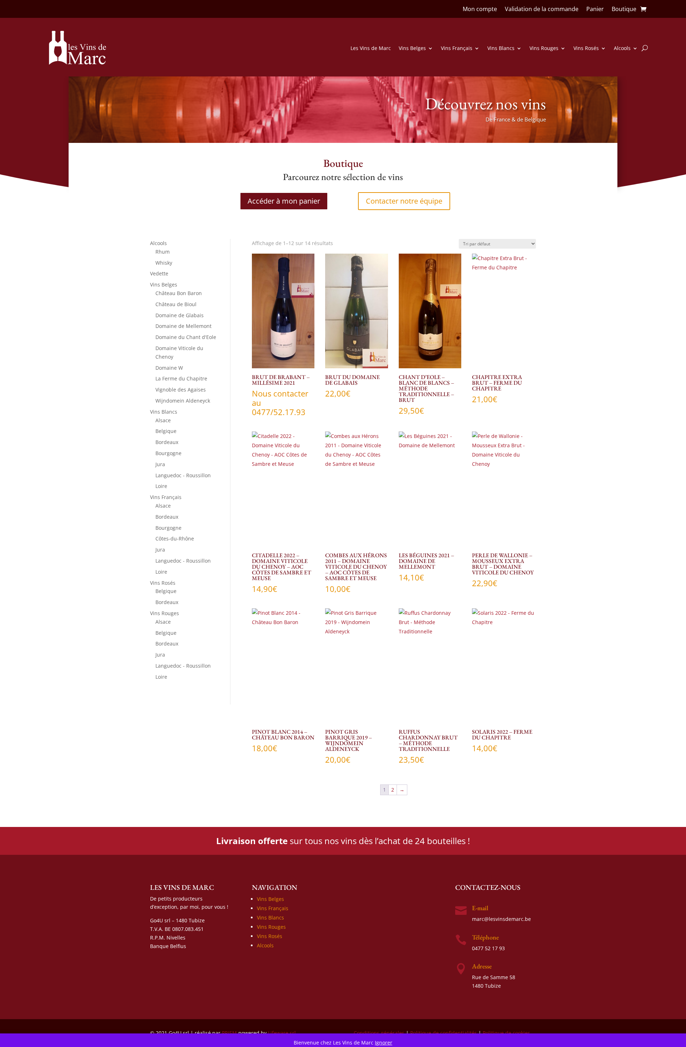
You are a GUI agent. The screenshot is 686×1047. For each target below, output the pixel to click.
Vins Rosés (586, 48)
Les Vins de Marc (371, 48)
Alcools (622, 48)
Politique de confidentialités (443, 1032)
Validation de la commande (541, 9)
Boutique (624, 9)
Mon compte (480, 9)
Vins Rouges (544, 48)
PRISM (229, 1032)
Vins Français (456, 48)
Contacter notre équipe (404, 201)
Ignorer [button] (383, 1042)
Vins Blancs (500, 48)
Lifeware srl (282, 1032)
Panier (595, 9)
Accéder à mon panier (284, 201)
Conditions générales (379, 1032)
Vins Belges (412, 48)
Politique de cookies (506, 1032)
